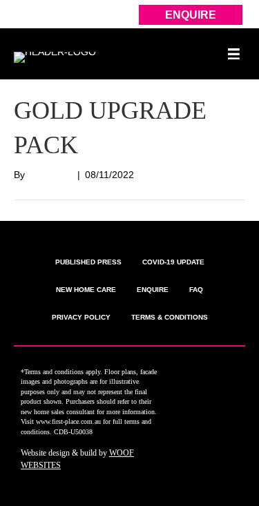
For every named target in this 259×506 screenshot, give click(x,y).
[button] (203, 374)
